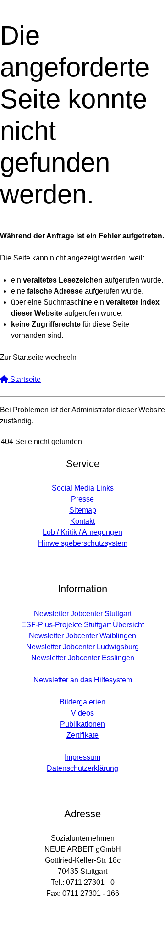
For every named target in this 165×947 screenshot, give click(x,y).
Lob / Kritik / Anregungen (82, 532)
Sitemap (82, 510)
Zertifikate (82, 735)
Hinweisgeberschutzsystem (82, 543)
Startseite (24, 379)
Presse (82, 499)
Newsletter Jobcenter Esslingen (82, 658)
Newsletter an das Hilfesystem (82, 680)
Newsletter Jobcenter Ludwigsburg (82, 647)
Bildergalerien (82, 702)
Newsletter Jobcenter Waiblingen (82, 636)
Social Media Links (83, 488)
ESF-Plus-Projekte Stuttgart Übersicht (82, 625)
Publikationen (82, 724)
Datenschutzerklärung (82, 768)
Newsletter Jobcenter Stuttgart (83, 614)
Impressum (82, 757)
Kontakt (82, 521)
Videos (82, 713)
